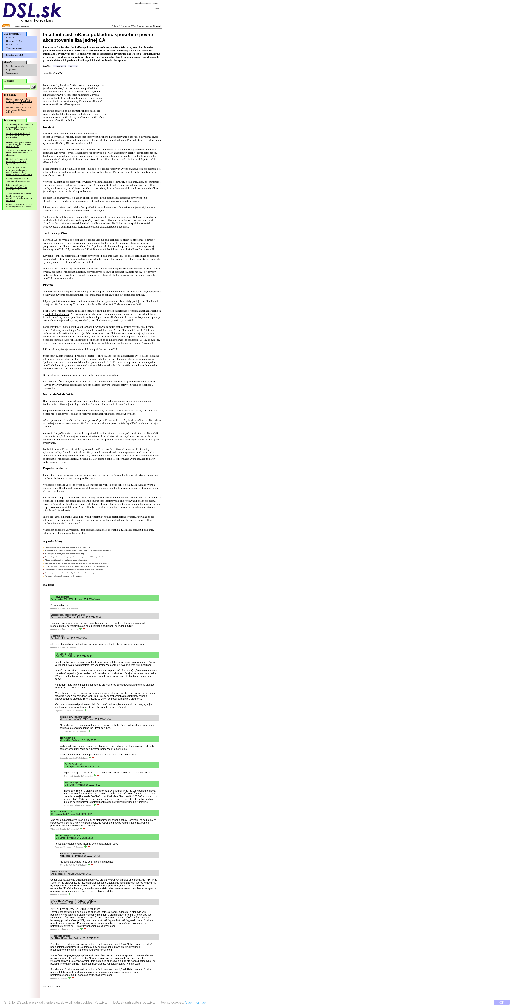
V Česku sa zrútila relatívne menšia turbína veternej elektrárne (19, 152)
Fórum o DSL (12, 44)
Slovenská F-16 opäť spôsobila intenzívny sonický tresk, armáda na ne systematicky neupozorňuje (78, 550)
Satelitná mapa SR (14, 55)
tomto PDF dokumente (57, 313)
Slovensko (73, 66)
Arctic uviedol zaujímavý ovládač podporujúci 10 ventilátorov (18, 135)
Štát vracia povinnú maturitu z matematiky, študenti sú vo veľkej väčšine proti (19, 126)
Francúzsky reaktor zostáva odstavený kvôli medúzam (19, 205)
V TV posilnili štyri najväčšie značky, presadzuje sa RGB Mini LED (67, 547)
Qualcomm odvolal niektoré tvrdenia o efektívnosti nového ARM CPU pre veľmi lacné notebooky (77, 563)
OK (501, 1002)
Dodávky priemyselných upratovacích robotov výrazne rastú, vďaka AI (17, 161)
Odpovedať (54, 609)
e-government (59, 66)
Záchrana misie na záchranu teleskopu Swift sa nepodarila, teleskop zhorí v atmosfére (19, 197)
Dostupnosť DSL (14, 41)
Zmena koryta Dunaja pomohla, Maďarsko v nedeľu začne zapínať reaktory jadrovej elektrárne (19, 171)
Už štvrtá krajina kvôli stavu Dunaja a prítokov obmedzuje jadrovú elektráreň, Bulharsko (74, 557)
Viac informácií (196, 1002)
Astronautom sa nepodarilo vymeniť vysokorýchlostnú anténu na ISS (19, 144)
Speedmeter (11, 66)
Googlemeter (12, 73)
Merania (21, 66)
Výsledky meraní (14, 48)
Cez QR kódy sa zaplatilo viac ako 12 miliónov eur (18, 180)
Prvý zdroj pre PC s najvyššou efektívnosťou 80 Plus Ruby (64, 554)
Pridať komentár (52, 986)
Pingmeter (11, 69)
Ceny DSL (11, 38)
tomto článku (74, 133)
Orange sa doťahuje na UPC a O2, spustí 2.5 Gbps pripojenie (19, 110)
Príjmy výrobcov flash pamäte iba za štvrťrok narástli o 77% (16, 187)
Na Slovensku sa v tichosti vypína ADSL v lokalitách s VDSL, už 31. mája (19, 101)
